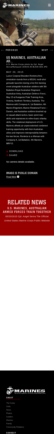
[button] (13, 48)
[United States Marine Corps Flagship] (16, 5)
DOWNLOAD (16, 151)
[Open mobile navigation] (49, 5)
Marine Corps (27, 390)
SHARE (12, 155)
